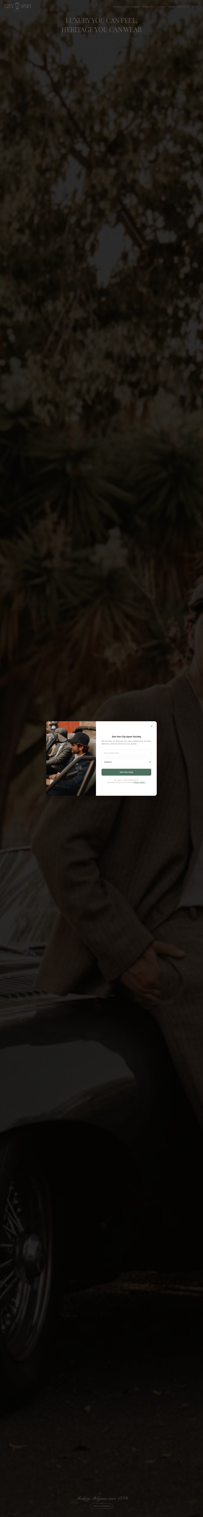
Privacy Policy (139, 782)
